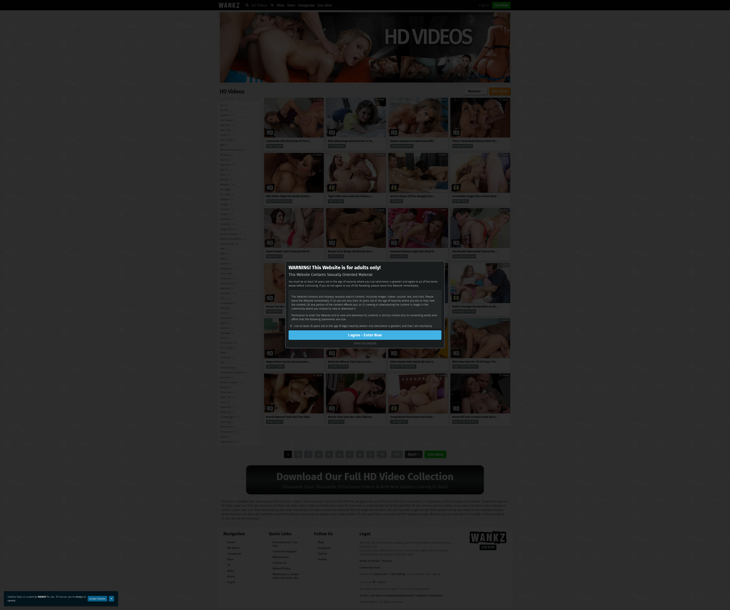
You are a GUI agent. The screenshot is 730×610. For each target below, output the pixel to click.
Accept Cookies (97, 598)
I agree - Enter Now (365, 335)
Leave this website (365, 343)
